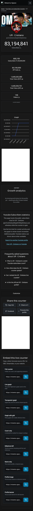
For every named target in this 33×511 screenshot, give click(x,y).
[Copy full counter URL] (25, 377)
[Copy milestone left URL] (25, 454)
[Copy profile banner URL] (25, 500)
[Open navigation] (30, 3)
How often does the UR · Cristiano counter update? (17, 269)
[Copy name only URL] (25, 469)
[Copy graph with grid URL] (25, 423)
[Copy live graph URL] (25, 392)
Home (2, 9)
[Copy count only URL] (25, 438)
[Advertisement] (16, 165)
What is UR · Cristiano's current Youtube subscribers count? (17, 262)
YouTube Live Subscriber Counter (15, 9)
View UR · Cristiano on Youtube (16, 244)
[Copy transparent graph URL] (25, 408)
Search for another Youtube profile (16, 240)
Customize (16, 293)
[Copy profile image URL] (25, 484)
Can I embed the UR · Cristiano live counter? (17, 276)
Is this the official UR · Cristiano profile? (17, 283)
